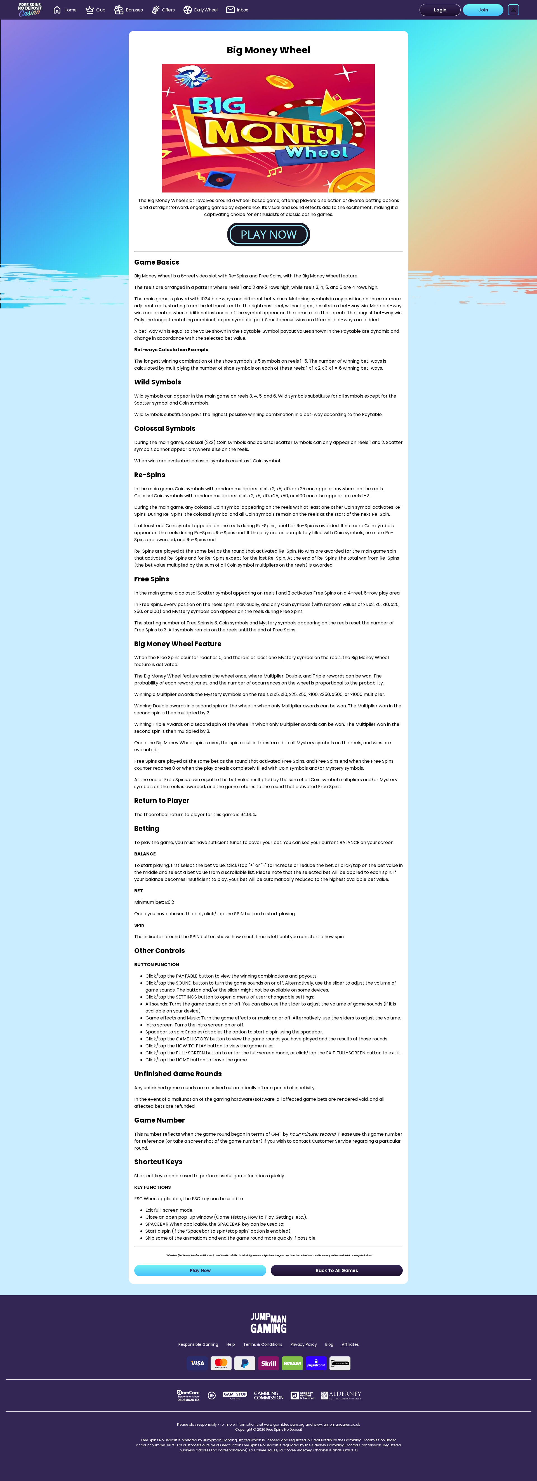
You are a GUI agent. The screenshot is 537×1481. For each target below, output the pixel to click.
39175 (170, 1445)
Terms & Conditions (262, 1344)
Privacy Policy (304, 1344)
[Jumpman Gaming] (268, 1331)
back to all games (337, 1270)
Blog (329, 1344)
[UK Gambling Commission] (268, 1395)
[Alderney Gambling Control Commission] (341, 1395)
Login (440, 10)
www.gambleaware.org (284, 1424)
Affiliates (350, 1344)
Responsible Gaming (198, 1344)
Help (231, 1344)
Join (483, 10)
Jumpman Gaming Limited (226, 1440)
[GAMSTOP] (235, 1395)
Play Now (200, 1270)
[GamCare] (188, 1395)
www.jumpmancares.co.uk (337, 1424)
